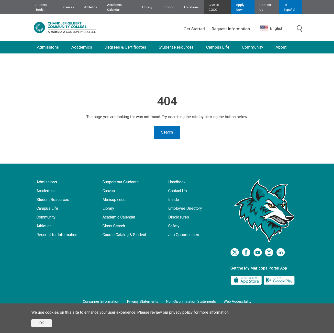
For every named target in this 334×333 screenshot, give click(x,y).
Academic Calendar (114, 7)
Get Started (194, 28)
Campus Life (217, 47)
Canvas (68, 7)
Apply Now (240, 7)
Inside (173, 199)
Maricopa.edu (113, 199)
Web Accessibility (237, 302)
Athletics (90, 7)
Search (167, 132)
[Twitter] (234, 252)
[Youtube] (257, 252)
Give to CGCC (214, 7)
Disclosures (178, 217)
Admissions (48, 47)
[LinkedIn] (280, 252)
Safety (173, 226)
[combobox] (275, 28)
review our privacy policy (171, 312)
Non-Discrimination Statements (191, 302)
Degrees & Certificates (125, 47)
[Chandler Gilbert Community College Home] (64, 27)
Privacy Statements (142, 302)
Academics (81, 47)
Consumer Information (101, 302)
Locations (191, 7)
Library (147, 7)
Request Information (231, 28)
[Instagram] (269, 252)
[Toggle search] (299, 29)
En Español (289, 7)
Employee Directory (185, 208)
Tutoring (168, 7)
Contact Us (265, 7)
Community (252, 47)
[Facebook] (246, 252)
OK (41, 323)
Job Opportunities (183, 234)
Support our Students (120, 182)
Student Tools (41, 7)
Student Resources (176, 47)
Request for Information (56, 234)
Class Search (113, 226)
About (281, 47)
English (276, 28)
